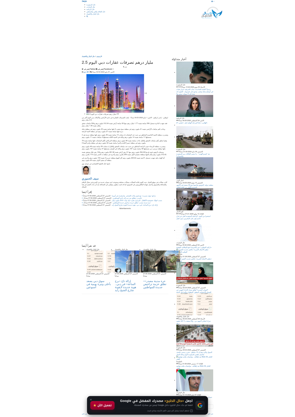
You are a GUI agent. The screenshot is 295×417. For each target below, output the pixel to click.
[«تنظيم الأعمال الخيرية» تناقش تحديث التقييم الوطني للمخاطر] (194, 250)
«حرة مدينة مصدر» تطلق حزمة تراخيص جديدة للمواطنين (117, 202)
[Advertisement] (147, 38)
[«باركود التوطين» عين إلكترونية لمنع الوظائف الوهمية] (194, 230)
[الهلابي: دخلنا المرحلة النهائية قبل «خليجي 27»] (194, 106)
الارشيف (99, 56)
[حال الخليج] (211, 12)
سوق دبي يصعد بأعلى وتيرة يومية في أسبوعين (98, 284)
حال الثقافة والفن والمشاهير (95, 11)
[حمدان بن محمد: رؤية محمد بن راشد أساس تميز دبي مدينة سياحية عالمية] (194, 380)
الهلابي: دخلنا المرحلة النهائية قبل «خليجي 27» (192, 123)
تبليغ (85, 72)
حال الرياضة (90, 9)
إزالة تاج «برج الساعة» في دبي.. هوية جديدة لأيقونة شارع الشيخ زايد (120, 205)
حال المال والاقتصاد (92, 14)
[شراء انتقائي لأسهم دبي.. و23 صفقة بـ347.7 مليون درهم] (194, 304)
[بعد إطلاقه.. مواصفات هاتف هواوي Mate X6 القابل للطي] (194, 357)
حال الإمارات (90, 7)
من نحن (210, 413)
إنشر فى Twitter (89, 69)
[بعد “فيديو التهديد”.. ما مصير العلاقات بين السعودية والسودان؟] (194, 137)
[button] (212, 1)
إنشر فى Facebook (105, 69)
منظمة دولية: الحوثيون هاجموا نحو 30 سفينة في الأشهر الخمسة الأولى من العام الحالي (194, 186)
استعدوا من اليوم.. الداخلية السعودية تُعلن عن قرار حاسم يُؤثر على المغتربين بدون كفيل (193, 217)
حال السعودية (91, 4)
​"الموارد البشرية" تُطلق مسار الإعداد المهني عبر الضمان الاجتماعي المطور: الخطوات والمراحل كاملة (193, 291)
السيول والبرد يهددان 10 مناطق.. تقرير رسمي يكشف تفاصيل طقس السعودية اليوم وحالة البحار (194, 353)
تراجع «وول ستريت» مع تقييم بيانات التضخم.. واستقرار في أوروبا (119, 195)
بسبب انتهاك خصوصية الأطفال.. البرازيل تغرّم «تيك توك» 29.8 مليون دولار (122, 200)
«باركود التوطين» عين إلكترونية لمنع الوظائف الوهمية (194, 247)
